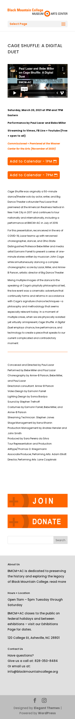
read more (58, 582)
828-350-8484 (46, 661)
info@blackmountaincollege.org (33, 671)
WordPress (47, 713)
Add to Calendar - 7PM (31, 175)
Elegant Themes (47, 708)
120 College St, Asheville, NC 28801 (34, 638)
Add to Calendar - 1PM (31, 161)
